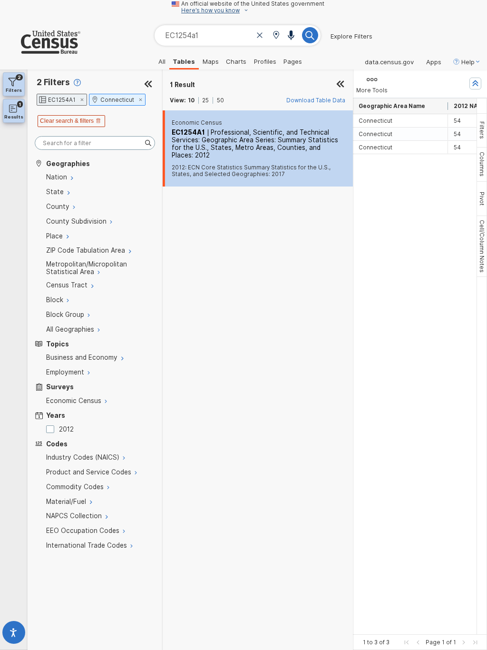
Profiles (265, 61)
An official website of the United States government (252, 3)
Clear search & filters (67, 121)
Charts (236, 61)
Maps (211, 61)
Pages (292, 61)
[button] (276, 35)
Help (468, 62)
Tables (184, 61)
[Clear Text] (259, 36)
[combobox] (238, 35)
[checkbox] (52, 429)
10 (191, 100)
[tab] (482, 130)
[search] (95, 143)
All (162, 61)
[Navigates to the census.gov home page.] (40, 50)
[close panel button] (340, 84)
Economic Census (197, 122)
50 (220, 100)
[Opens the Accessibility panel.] (14, 634)
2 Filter (53, 82)
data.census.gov (389, 62)
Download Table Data (315, 100)
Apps (433, 62)
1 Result (182, 85)
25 (205, 100)
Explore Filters (351, 36)
